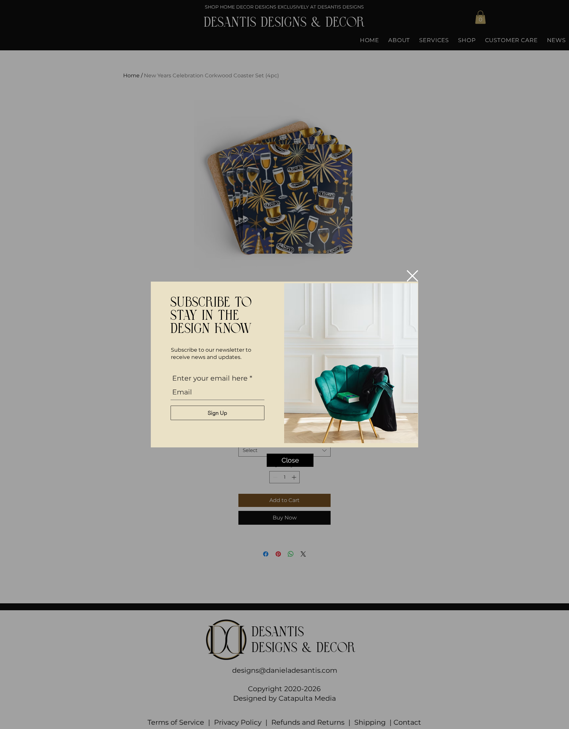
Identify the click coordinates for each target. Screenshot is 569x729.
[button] (412, 276)
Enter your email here (210, 378)
